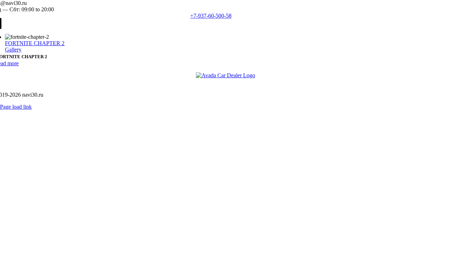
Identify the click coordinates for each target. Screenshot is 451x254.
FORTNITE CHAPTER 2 (34, 43)
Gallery (13, 50)
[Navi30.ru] (225, 75)
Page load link (16, 107)
